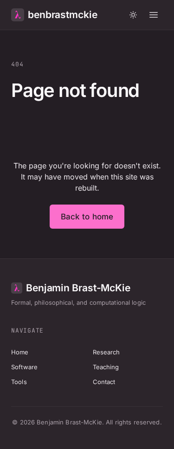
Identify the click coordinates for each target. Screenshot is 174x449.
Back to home (87, 216)
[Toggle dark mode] (133, 15)
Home (20, 352)
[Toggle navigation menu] (153, 15)
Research (106, 352)
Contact (104, 381)
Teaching (106, 367)
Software (24, 367)
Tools (19, 381)
